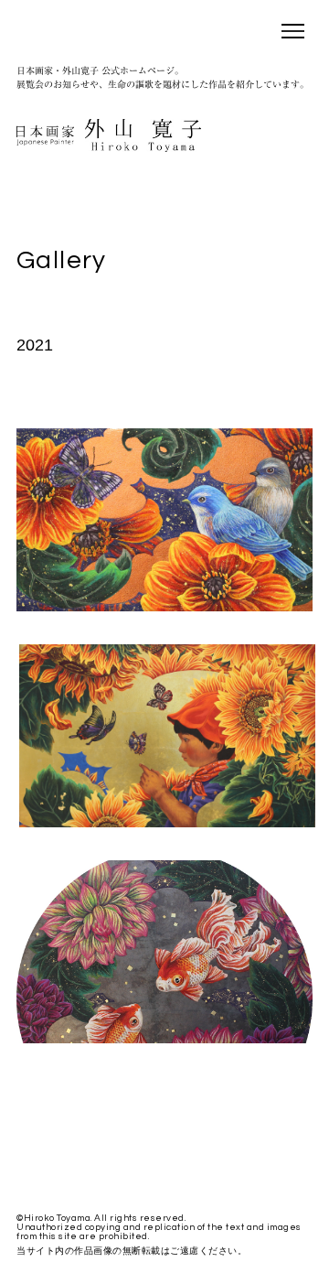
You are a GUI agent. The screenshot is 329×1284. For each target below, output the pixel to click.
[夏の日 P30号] (167, 822)
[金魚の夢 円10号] (164, 1038)
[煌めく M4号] (164, 606)
